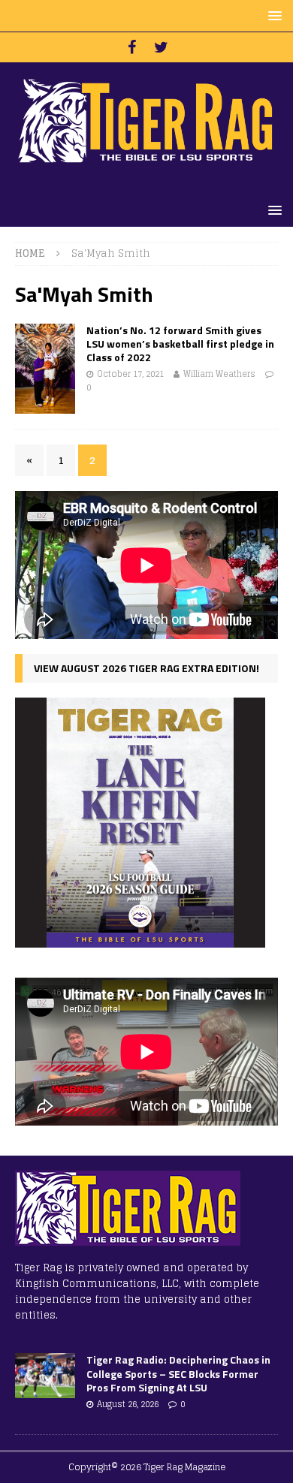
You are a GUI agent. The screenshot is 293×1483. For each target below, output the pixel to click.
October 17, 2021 (130, 373)
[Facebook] (132, 47)
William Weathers (219, 373)
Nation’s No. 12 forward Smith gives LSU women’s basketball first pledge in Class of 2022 (180, 343)
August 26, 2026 (128, 1404)
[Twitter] (161, 47)
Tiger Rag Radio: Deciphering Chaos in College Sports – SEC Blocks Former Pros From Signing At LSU (178, 1373)
